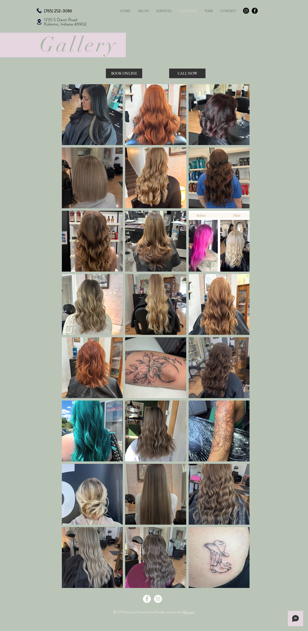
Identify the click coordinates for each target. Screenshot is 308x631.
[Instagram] (246, 11)
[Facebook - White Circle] (147, 599)
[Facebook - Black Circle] (255, 11)
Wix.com (189, 612)
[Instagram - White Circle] (158, 599)
